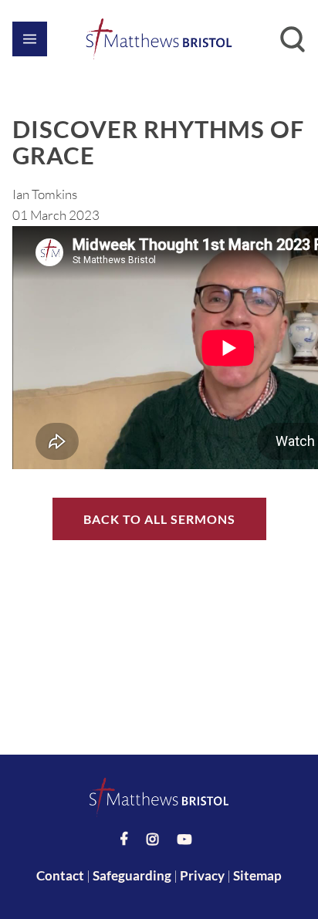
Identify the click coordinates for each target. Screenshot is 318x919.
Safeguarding (132, 875)
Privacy (202, 875)
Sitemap (257, 875)
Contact (60, 875)
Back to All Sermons (159, 519)
